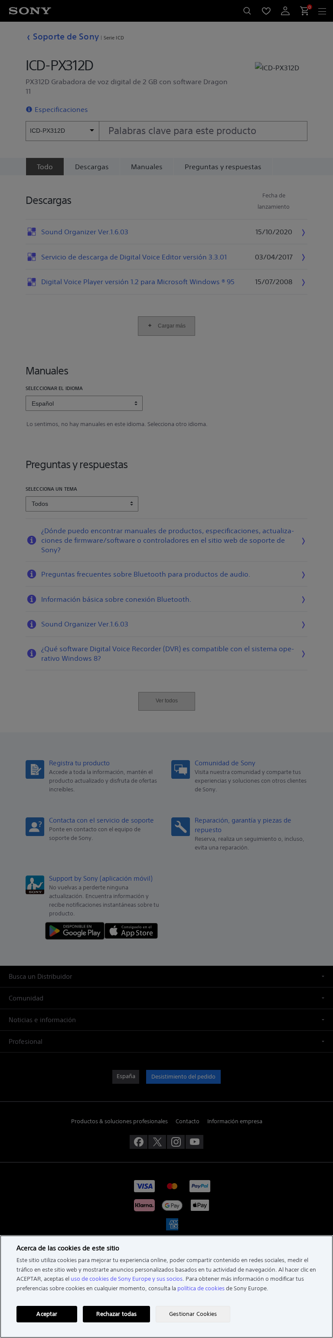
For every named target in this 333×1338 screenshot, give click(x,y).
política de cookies (201, 1288)
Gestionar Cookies (193, 1314)
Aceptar (46, 1314)
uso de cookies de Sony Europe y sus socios (127, 1278)
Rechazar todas (116, 1314)
